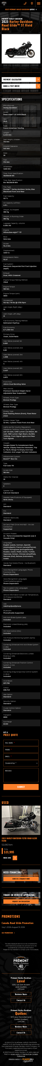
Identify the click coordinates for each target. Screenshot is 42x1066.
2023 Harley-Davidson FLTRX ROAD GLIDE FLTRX (19, 839)
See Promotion (7, 933)
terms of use (27, 1054)
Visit (20, 9)
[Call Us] (25, 3)
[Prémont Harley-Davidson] (11, 3)
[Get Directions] (32, 3)
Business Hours (21, 994)
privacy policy (15, 1054)
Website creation (14, 1059)
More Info (7, 858)
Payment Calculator (12, 79)
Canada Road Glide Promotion (17, 923)
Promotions (11, 916)
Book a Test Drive (11, 86)
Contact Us (21, 1000)
